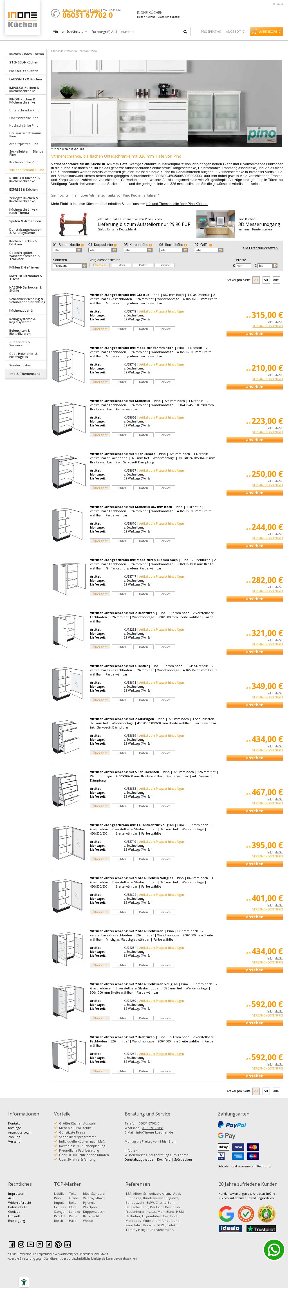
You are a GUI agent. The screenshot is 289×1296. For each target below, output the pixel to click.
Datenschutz (17, 1207)
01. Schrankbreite (67, 245)
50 (266, 280)
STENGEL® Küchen (23, 62)
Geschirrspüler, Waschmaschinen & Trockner (24, 255)
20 (256, 280)
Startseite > (58, 50)
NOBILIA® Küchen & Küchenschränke (24, 179)
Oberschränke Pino (24, 117)
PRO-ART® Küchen (23, 71)
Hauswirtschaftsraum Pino (25, 134)
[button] (67, 250)
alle (276, 280)
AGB (11, 1198)
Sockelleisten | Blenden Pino (27, 153)
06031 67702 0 (149, 1123)
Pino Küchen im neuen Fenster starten (259, 224)
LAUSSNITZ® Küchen (25, 79)
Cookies (14, 1211)
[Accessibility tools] (24, 1282)
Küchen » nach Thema (26, 54)
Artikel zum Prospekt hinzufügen (161, 311)
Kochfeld (164, 1159)
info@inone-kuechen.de (154, 1132)
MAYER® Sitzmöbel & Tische (25, 277)
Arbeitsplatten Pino (23, 143)
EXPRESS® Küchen (23, 189)
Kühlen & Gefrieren (24, 267)
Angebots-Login (20, 1132)
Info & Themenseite (25, 373)
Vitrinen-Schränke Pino (26, 169)
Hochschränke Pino (24, 125)
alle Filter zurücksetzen (260, 248)
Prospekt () (211, 31)
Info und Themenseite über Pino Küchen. (177, 204)
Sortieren (60, 260)
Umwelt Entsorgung (16, 1218)
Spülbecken (183, 1159)
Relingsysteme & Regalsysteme (22, 320)
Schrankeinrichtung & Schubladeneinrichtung (27, 300)
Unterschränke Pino (24, 110)
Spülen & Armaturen (25, 221)
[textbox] (135, 31)
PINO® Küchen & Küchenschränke (22, 100)
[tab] (25, 53)
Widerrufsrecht (19, 1202)
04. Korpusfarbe (101, 245)
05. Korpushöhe (136, 245)
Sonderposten (20, 365)
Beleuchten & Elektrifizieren (20, 332)
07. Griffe (202, 245)
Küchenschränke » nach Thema (23, 211)
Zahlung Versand (14, 1139)
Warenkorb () (270, 32)
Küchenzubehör (21, 310)
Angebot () (235, 31)
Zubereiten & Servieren (19, 343)
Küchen (22, 19)
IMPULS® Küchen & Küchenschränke (24, 89)
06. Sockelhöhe (171, 245)
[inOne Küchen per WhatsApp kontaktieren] (274, 1249)
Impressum (16, 1193)
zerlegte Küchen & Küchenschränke (23, 199)
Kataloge (14, 1128)
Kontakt (278, 4)
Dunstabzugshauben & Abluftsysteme (25, 231)
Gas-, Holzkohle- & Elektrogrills (23, 355)
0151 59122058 (152, 1128)
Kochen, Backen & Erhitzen (23, 242)
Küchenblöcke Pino (24, 162)
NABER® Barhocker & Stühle (25, 288)
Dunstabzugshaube (139, 1159)
